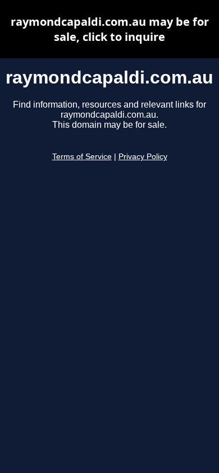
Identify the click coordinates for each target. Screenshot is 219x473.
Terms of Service (82, 156)
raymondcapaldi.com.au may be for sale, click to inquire (110, 29)
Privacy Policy (142, 156)
